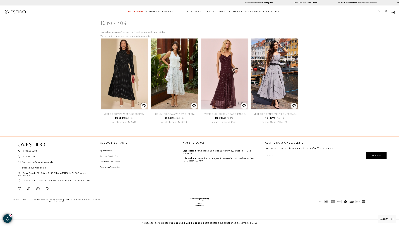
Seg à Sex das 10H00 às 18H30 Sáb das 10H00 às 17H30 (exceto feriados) (54, 174)
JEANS (220, 11)
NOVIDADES (151, 11)
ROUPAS (194, 11)
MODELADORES (271, 11)
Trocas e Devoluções (109, 156)
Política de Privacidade (110, 161)
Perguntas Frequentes (110, 167)
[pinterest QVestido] (47, 189)
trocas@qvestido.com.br (34, 167)
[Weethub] (199, 205)
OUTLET (208, 11)
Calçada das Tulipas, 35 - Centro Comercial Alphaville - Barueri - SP (56, 180)
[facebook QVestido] (29, 189)
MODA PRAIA (252, 11)
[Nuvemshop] (199, 200)
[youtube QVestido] (38, 189)
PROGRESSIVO (135, 11)
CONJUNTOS (234, 11)
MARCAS (166, 11)
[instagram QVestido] (19, 189)
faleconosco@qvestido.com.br (37, 162)
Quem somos (106, 150)
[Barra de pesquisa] (379, 12)
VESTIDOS (181, 11)
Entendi (253, 223)
